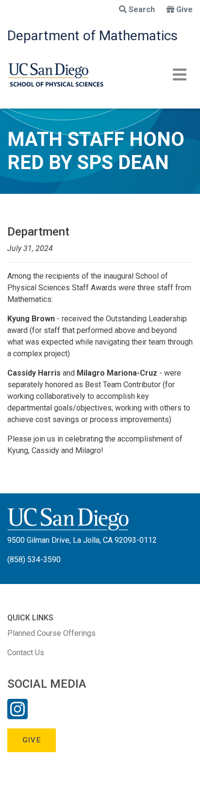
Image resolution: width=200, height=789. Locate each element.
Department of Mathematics (92, 36)
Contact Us (25, 652)
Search (142, 9)
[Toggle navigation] (180, 74)
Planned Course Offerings (51, 633)
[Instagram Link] (17, 715)
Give (184, 9)
